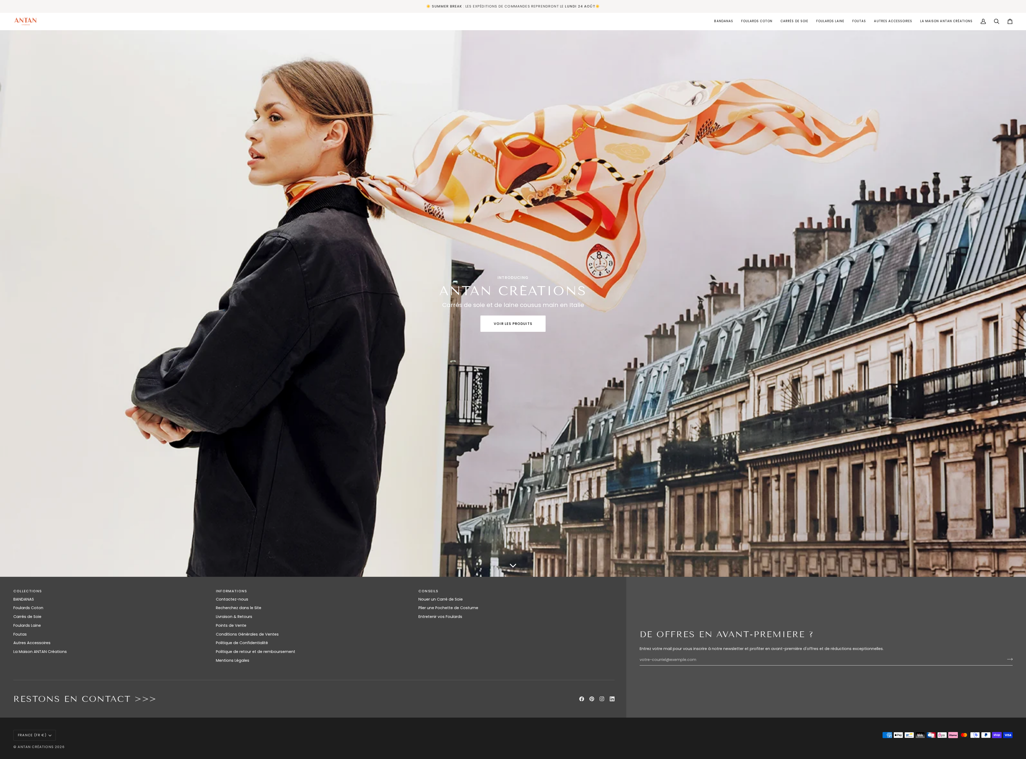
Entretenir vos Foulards (440, 616)
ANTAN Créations (36, 746)
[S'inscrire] (1008, 659)
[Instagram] (602, 698)
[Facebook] (581, 698)
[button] (757, 21)
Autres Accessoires (31, 642)
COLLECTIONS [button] (27, 591)
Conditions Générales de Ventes (247, 634)
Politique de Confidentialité (242, 642)
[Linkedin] (612, 698)
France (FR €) (32, 735)
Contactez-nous (232, 599)
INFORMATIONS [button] (231, 591)
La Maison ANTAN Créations (40, 651)
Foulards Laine (27, 625)
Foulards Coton (28, 607)
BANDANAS (23, 599)
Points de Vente (231, 625)
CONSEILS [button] (428, 591)
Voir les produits (513, 323)
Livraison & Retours (234, 616)
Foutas (20, 634)
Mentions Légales (232, 660)
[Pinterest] (591, 698)
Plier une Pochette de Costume (448, 607)
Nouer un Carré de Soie (440, 599)
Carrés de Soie (27, 616)
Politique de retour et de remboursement (255, 651)
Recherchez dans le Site (238, 607)
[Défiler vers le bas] (513, 569)
